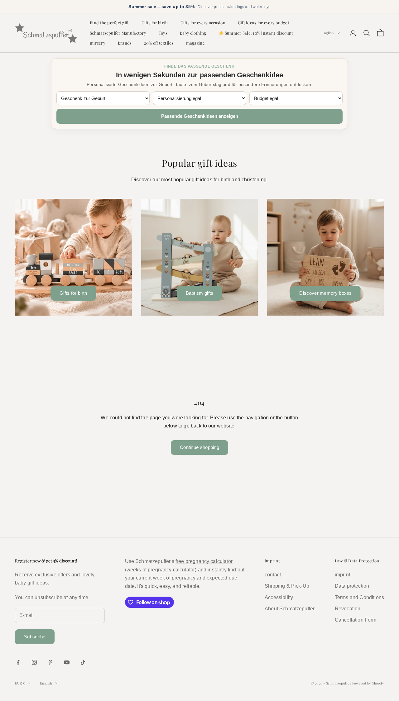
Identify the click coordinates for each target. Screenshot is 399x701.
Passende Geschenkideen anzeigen (199, 116)
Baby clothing (193, 33)
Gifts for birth (155, 22)
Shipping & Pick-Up (287, 586)
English (327, 33)
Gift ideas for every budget (263, 22)
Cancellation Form (356, 619)
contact (273, 574)
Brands (125, 42)
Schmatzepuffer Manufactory (118, 33)
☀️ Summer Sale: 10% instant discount (256, 33)
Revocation (348, 608)
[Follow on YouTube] (67, 662)
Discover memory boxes (325, 293)
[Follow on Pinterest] (50, 662)
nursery (97, 42)
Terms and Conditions (359, 597)
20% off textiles (158, 42)
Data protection (352, 586)
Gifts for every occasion (202, 22)
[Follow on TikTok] (83, 662)
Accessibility (279, 597)
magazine (195, 42)
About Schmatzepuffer (290, 608)
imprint (342, 574)
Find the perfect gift (109, 22)
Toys (163, 33)
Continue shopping (199, 447)
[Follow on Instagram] (34, 662)
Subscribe (35, 636)
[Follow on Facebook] (18, 662)
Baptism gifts (200, 293)
